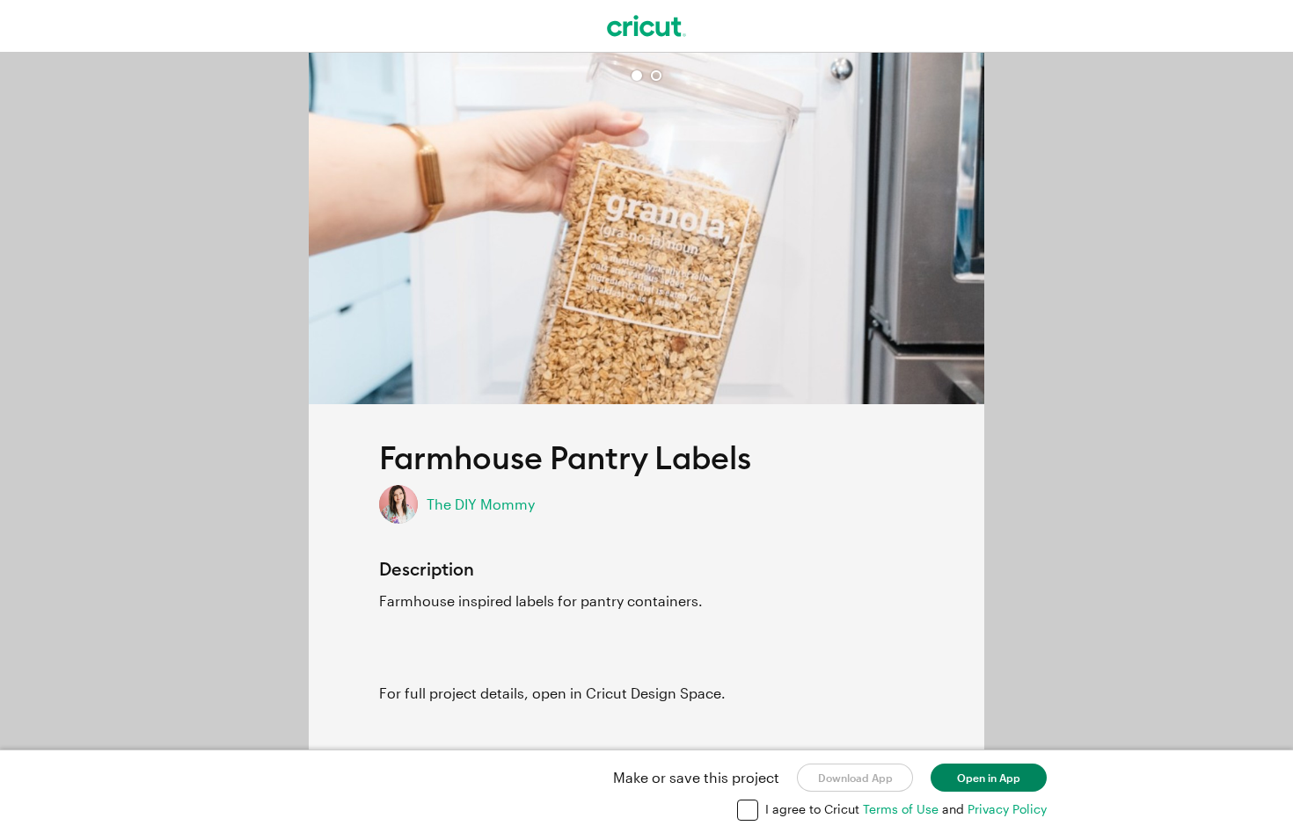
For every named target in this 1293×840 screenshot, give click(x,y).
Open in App (988, 777)
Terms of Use (902, 808)
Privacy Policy (1007, 808)
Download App (855, 777)
